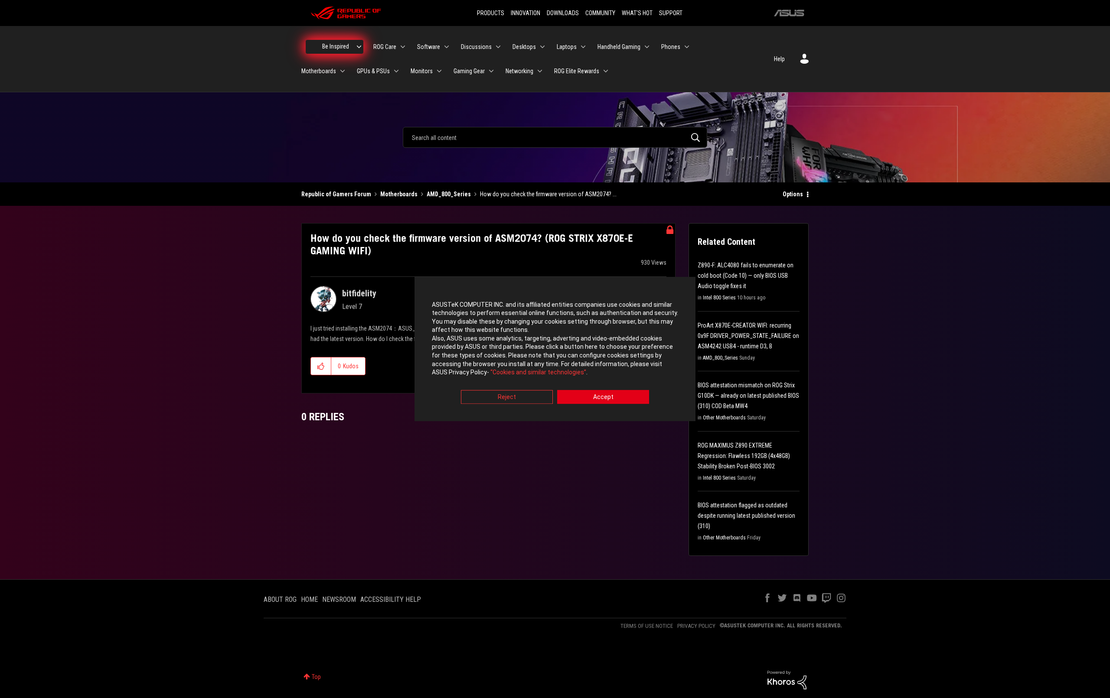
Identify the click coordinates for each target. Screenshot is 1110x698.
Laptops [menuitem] (567, 46)
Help (779, 58)
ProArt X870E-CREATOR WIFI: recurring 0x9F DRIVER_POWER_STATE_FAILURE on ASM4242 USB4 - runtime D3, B (748, 336)
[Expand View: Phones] (686, 47)
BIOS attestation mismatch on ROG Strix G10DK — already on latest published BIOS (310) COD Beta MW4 (748, 395)
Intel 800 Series (719, 298)
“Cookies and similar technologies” (538, 372)
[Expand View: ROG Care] (402, 47)
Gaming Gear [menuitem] (469, 71)
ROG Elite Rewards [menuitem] (576, 71)
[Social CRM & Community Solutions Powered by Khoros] (786, 679)
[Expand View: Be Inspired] (359, 46)
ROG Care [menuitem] (384, 46)
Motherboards (399, 194)
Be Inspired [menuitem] (335, 46)
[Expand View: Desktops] (542, 47)
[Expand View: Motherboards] (342, 71)
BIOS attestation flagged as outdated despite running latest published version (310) (746, 515)
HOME (309, 599)
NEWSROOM (339, 599)
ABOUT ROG (280, 599)
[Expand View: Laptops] (583, 47)
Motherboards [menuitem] (318, 71)
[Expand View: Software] (446, 47)
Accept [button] (603, 396)
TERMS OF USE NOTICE (646, 626)
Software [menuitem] (428, 46)
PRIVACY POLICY (696, 626)
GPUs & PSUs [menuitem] (373, 71)
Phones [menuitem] (670, 46)
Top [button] (316, 676)
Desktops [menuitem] (524, 46)
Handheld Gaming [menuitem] (618, 46)
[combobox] (555, 137)
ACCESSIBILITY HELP (390, 599)
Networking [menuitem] (519, 71)
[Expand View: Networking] (539, 71)
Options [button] (793, 194)
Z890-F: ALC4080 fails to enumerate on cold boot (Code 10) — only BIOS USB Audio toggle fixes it (745, 275)
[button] (321, 366)
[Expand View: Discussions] (498, 47)
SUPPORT (670, 13)
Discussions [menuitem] (476, 46)
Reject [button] (507, 396)
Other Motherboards (724, 418)
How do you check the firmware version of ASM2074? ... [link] (548, 194)
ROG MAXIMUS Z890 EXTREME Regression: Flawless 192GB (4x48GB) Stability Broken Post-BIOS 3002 (744, 456)
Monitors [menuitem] (422, 71)
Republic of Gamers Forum (336, 194)
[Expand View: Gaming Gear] (491, 71)
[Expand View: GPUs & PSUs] (396, 71)
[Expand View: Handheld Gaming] (647, 47)
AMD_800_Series (449, 194)
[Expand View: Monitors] (439, 71)
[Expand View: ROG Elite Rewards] (605, 71)
